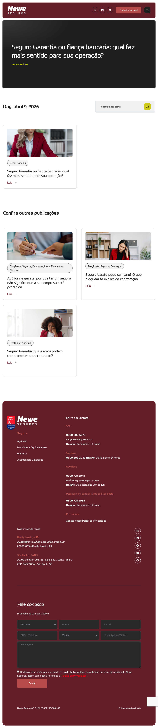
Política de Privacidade (74, 675)
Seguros (22, 433)
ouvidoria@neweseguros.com (82, 480)
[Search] (147, 106)
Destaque (37, 266)
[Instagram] (95, 10)
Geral (13, 162)
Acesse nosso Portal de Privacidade (86, 520)
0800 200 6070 (75, 434)
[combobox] (125, 106)
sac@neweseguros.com (79, 439)
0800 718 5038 (75, 500)
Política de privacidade (129, 708)
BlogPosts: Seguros (20, 266)
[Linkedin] (102, 10)
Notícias (21, 162)
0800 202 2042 (75, 457)
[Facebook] (138, 560)
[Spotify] (110, 10)
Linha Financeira (53, 266)
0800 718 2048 (75, 475)
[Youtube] (138, 553)
